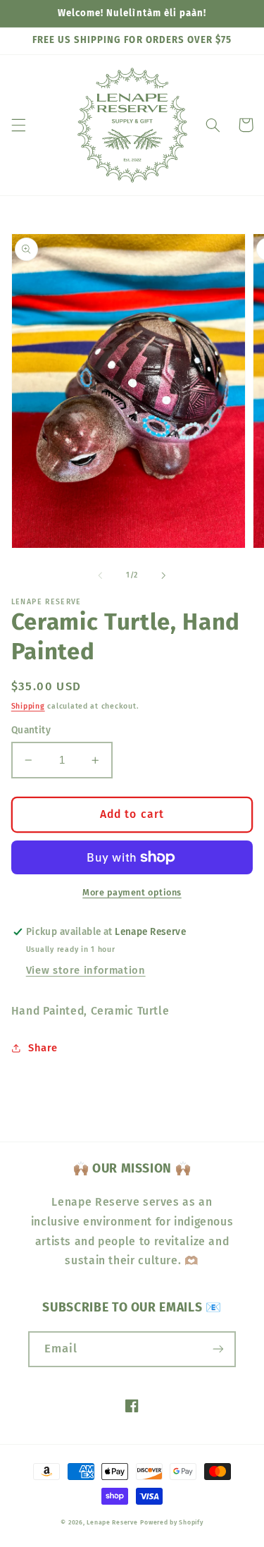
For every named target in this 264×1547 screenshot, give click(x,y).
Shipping (28, 706)
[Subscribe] (218, 1349)
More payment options (132, 892)
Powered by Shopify (171, 1522)
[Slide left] (99, 575)
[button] (18, 125)
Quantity (31, 730)
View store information (86, 970)
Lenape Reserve (112, 1522)
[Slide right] (164, 575)
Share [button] (43, 1047)
